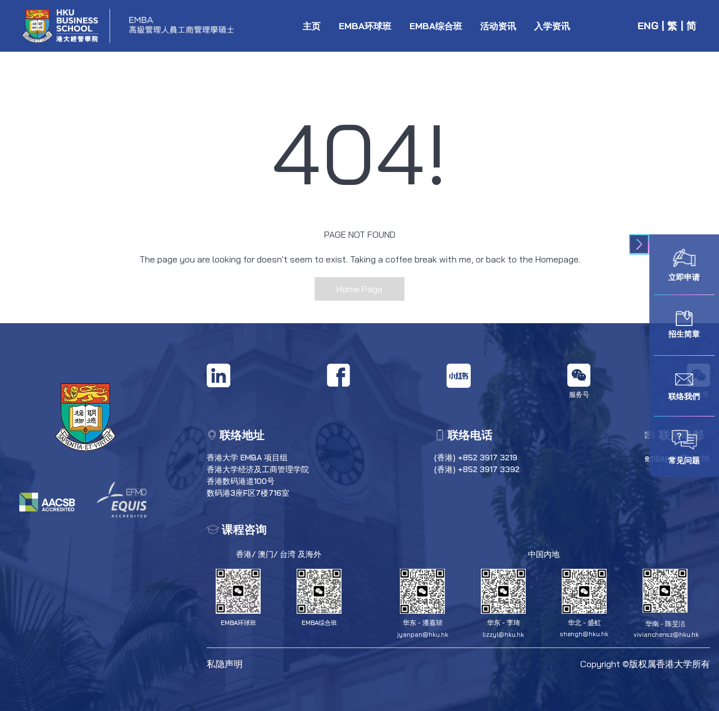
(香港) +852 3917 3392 (477, 469)
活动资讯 (498, 25)
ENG (648, 25)
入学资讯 (552, 25)
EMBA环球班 (365, 25)
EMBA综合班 (435, 25)
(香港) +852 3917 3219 (475, 457)
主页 (312, 25)
